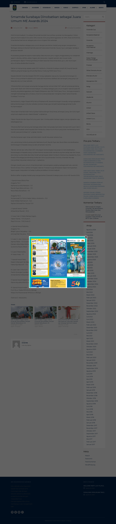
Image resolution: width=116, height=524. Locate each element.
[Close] (86, 237)
